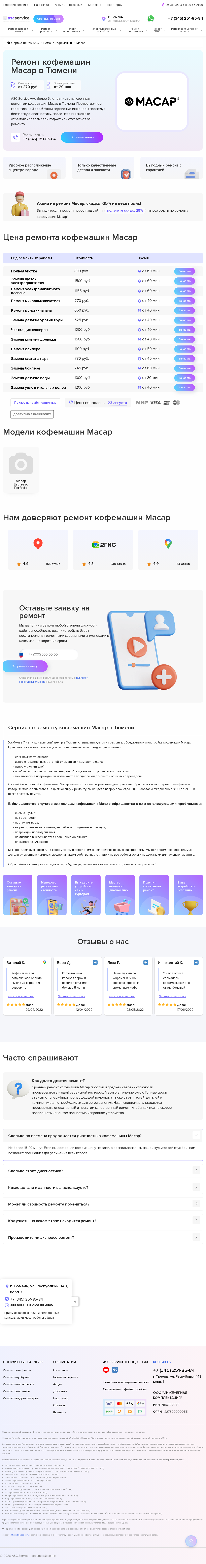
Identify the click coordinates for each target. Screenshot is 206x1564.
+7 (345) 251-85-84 (185, 18)
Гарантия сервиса (15, 5)
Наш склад (41, 5)
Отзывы (59, 1405)
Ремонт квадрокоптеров (21, 1398)
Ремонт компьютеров (18, 1384)
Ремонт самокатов (16, 1391)
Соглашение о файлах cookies (125, 1389)
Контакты (94, 5)
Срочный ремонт (48, 18)
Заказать (184, 271)
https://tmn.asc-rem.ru (21, 1535)
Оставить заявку (82, 137)
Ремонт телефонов (17, 1370)
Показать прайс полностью (35, 403)
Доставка (60, 1391)
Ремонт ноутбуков (16, 1377)
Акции (59, 5)
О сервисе (60, 1370)
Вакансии (75, 5)
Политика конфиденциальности (126, 1382)
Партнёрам (115, 5)
